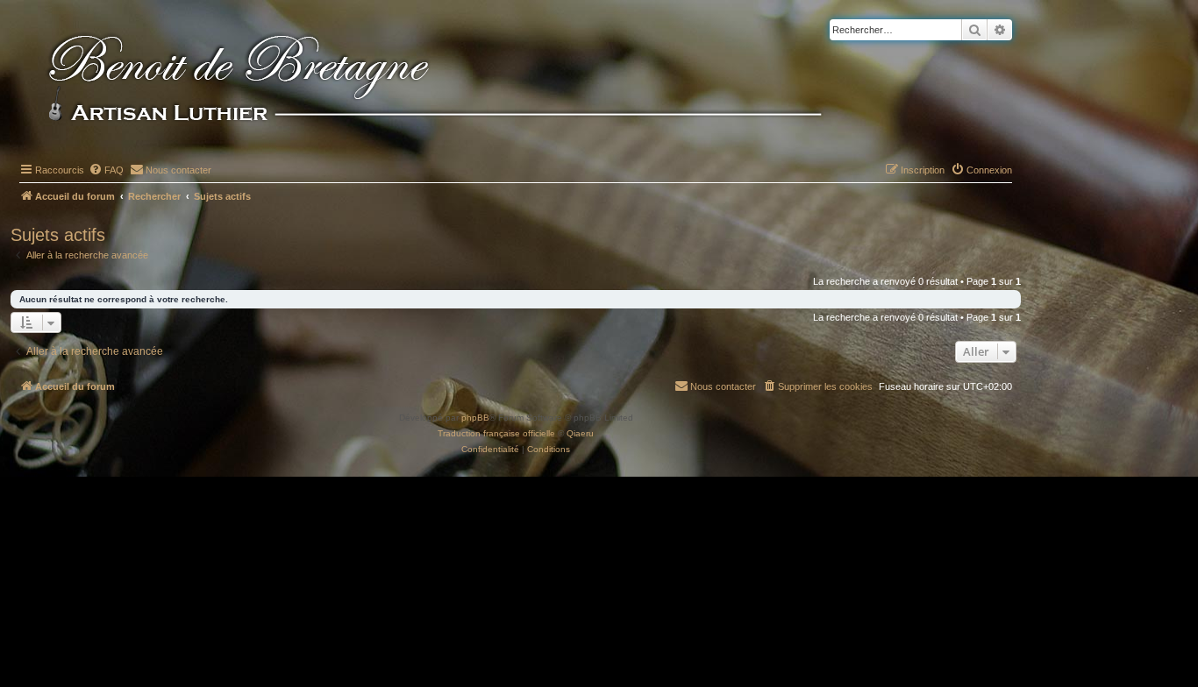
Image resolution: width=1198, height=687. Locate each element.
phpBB (475, 417)
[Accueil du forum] (464, 80)
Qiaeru (580, 433)
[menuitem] (106, 170)
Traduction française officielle (496, 433)
